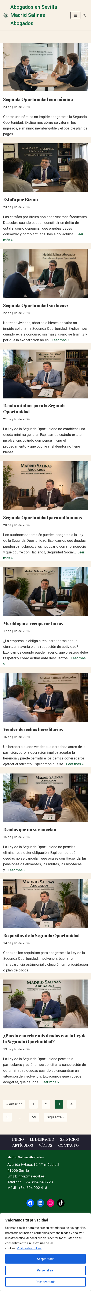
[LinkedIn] (40, 1203)
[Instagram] (50, 1203)
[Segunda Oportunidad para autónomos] (45, 485)
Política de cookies (29, 1248)
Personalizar (45, 1270)
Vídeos (45, 1145)
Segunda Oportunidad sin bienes (36, 305)
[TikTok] (61, 1203)
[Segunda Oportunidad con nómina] (45, 67)
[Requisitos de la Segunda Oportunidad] (45, 903)
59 (34, 1117)
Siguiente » (55, 1117)
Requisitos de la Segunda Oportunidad (41, 935)
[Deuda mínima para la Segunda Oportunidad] (45, 374)
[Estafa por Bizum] (45, 167)
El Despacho (42, 1139)
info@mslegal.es (31, 1176)
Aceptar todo (45, 1259)
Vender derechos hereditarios (33, 729)
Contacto (68, 1145)
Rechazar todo (45, 1282)
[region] (45, 1252)
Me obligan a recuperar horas (33, 623)
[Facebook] (30, 1203)
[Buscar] (84, 15)
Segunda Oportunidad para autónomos (42, 517)
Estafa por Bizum (20, 199)
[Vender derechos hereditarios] (45, 697)
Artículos (22, 1145)
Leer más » (60, 340)
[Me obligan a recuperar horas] (45, 591)
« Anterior (14, 1104)
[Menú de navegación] (75, 15)
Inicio (18, 1139)
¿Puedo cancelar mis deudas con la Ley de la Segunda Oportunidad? (44, 1038)
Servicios (69, 1139)
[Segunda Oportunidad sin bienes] (45, 273)
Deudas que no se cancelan (29, 829)
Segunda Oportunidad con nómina (38, 99)
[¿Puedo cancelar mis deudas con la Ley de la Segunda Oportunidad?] (45, 1004)
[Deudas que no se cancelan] (45, 797)
